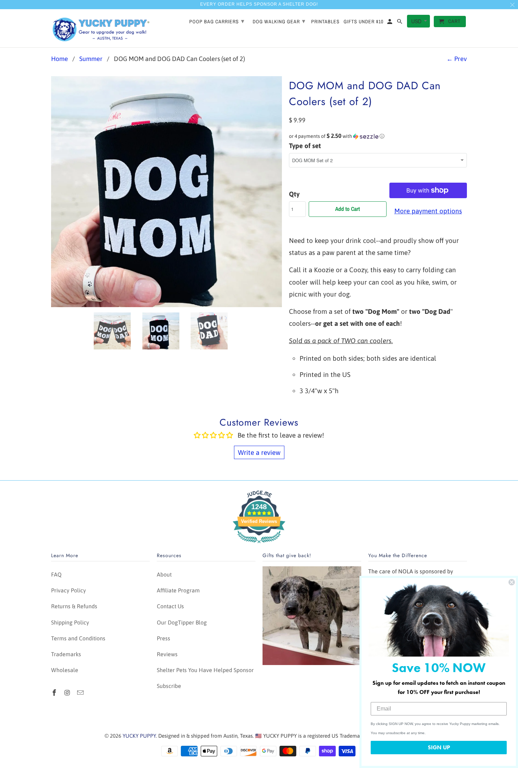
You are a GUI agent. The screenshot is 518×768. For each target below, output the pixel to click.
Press (163, 638)
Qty (294, 194)
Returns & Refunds (74, 606)
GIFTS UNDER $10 (363, 22)
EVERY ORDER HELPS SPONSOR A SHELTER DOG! (259, 4)
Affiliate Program (178, 590)
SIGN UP (439, 747)
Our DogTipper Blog (182, 622)
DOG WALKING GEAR (279, 21)
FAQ (56, 574)
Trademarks (66, 654)
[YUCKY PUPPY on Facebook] (55, 692)
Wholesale (64, 670)
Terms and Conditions (78, 638)
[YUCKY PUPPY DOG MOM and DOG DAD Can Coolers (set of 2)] (166, 191)
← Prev (456, 58)
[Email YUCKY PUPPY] (81, 692)
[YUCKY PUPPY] (100, 28)
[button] (378, 136)
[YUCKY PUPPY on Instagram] (68, 692)
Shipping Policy (70, 622)
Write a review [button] (259, 452)
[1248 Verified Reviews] (259, 544)
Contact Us (170, 606)
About (164, 574)
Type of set (305, 146)
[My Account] (390, 23)
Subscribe (169, 686)
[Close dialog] (511, 582)
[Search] (400, 23)
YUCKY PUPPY (139, 736)
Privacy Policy (68, 590)
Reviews (167, 654)
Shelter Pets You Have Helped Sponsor (205, 670)
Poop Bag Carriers (217, 21)
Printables (325, 22)
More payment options (428, 211)
